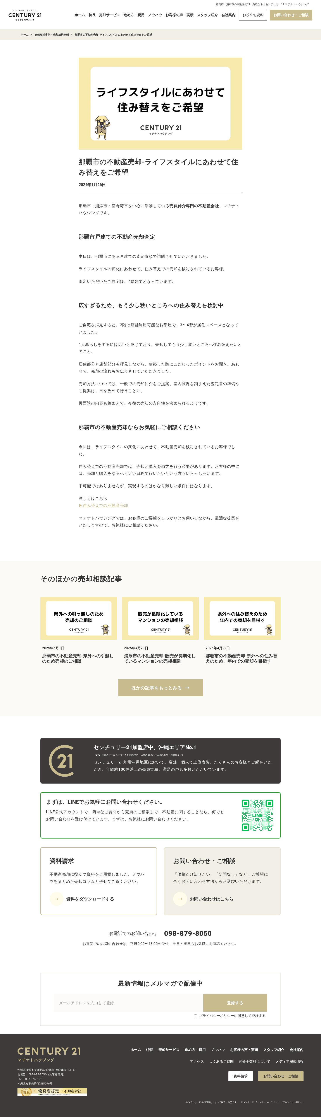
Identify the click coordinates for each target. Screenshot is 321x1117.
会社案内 (228, 15)
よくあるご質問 (221, 1061)
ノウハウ (155, 15)
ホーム (80, 15)
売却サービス (109, 15)
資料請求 (241, 1076)
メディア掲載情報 (290, 1061)
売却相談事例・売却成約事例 (52, 34)
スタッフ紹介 (207, 15)
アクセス (197, 1061)
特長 (92, 15)
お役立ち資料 (253, 15)
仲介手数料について (254, 1061)
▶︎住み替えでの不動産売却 (103, 505)
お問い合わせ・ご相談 (291, 15)
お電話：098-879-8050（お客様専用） (41, 1074)
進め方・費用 (134, 15)
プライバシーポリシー (293, 1102)
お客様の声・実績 (179, 15)
